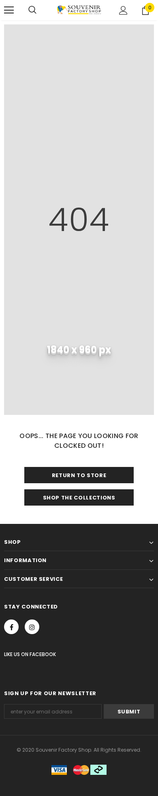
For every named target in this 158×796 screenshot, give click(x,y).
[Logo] (79, 10)
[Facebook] (11, 626)
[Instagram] (32, 626)
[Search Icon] (32, 10)
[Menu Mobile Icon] (9, 10)
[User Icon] (123, 10)
